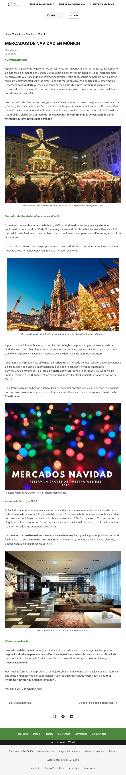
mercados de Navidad (22, 102)
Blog (7, 34)
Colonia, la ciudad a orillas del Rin (98, 702)
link (50, 543)
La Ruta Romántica (20, 702)
